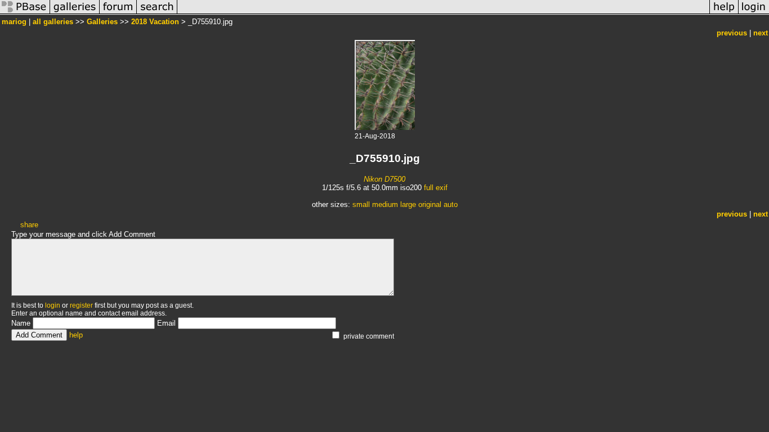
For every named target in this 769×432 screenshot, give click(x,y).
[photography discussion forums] (118, 13)
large (408, 204)
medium (385, 204)
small (361, 204)
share (29, 224)
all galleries (53, 21)
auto (451, 204)
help (76, 335)
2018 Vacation (155, 21)
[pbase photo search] (157, 13)
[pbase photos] (25, 13)
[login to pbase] (754, 13)
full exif (436, 187)
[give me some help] (724, 13)
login (52, 305)
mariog (14, 21)
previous (732, 33)
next (760, 33)
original (429, 204)
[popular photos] (443, 13)
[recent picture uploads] (75, 13)
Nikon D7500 (384, 179)
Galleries (102, 21)
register (81, 305)
